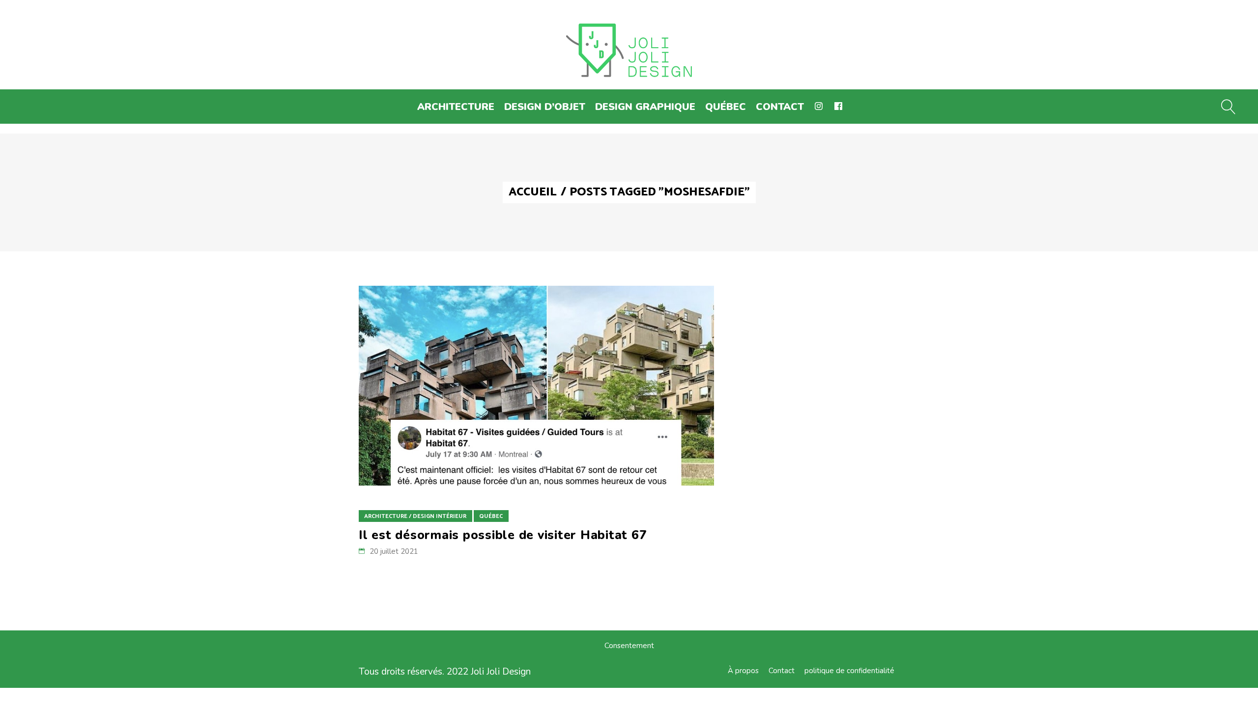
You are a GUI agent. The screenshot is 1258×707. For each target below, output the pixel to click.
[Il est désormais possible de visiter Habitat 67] (536, 386)
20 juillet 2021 (394, 551)
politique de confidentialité (849, 671)
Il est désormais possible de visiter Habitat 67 (503, 535)
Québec (491, 516)
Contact (782, 671)
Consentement (629, 646)
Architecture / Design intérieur (415, 516)
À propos (743, 671)
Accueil (533, 192)
